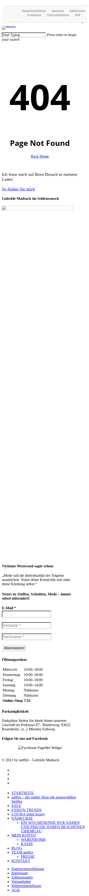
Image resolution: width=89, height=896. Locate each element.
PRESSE (28, 857)
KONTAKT (20, 861)
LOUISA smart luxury (28, 814)
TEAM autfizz (22, 852)
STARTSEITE (22, 793)
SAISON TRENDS (26, 810)
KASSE (27, 844)
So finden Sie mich (18, 189)
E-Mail (9, 608)
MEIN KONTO (23, 835)
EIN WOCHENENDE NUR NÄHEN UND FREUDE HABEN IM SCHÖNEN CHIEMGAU (53, 827)
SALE (16, 806)
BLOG (16, 848)
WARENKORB (33, 840)
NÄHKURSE (22, 818)
